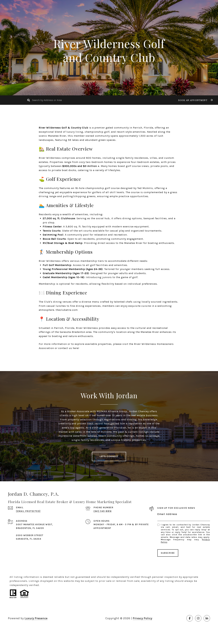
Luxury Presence (36, 618)
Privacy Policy (142, 618)
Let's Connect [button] (109, 456)
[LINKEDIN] (207, 618)
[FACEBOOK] (189, 618)
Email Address (167, 514)
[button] (195, 100)
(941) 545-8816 (103, 511)
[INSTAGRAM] (198, 618)
